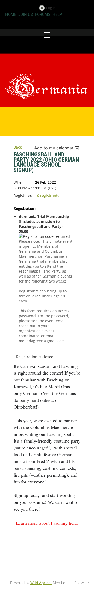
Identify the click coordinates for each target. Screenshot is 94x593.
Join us (25, 14)
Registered (23, 195)
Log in (51, 7)
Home (10, 14)
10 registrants (47, 195)
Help (57, 14)
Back (18, 147)
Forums (42, 14)
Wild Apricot (41, 582)
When (19, 182)
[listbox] (57, 148)
